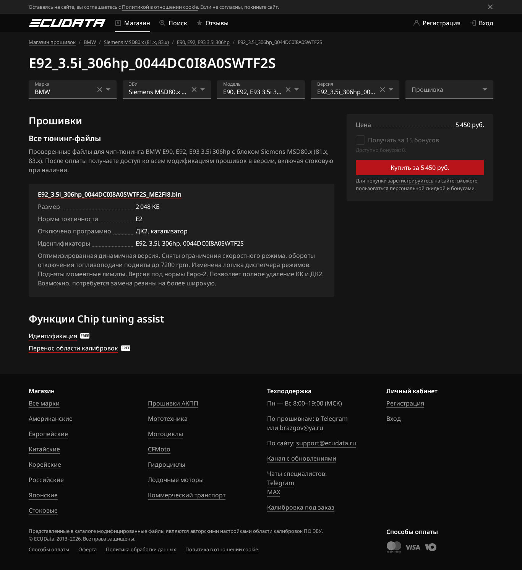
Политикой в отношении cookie (160, 6)
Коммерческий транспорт (186, 495)
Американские (51, 418)
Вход (393, 418)
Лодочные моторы (176, 480)
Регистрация (405, 403)
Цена (363, 125)
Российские (46, 480)
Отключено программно (74, 231)
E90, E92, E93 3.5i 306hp (203, 42)
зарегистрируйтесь (410, 180)
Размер (49, 206)
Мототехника (168, 418)
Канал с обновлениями (301, 458)
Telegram (280, 483)
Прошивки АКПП (173, 403)
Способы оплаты (49, 549)
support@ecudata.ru (326, 443)
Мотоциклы (165, 434)
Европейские (48, 434)
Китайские (44, 449)
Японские (43, 495)
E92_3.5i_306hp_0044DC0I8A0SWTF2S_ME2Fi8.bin (110, 194)
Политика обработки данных (141, 549)
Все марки (44, 403)
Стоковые (43, 510)
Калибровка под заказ (300, 507)
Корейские (45, 464)
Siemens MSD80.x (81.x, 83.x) (136, 42)
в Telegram (332, 418)
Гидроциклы (166, 464)
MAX (273, 492)
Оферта (87, 549)
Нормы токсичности (68, 219)
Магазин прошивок (52, 42)
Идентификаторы (64, 243)
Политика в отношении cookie (221, 549)
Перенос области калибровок (73, 348)
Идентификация (53, 336)
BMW (90, 42)
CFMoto (159, 449)
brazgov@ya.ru (301, 427)
